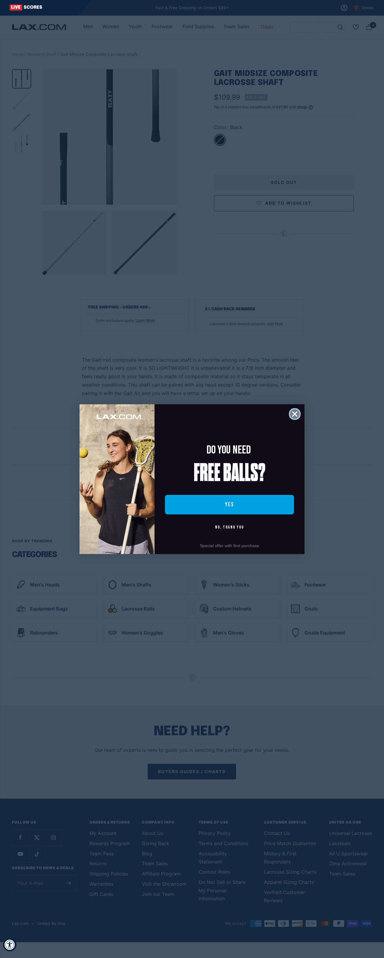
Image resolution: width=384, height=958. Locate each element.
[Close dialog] (295, 414)
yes (229, 504)
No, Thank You (229, 527)
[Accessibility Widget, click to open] (9, 944)
